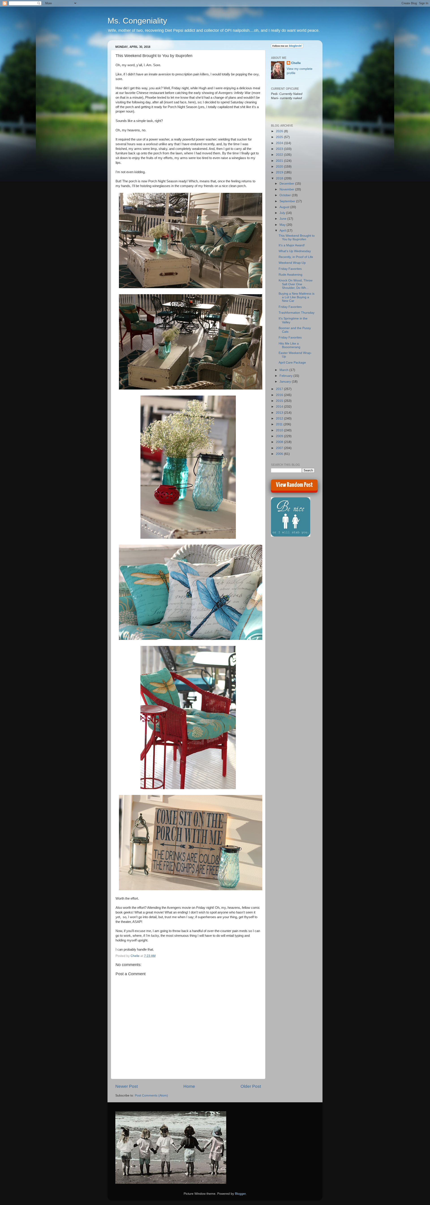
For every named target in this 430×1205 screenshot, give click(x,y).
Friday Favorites (290, 268)
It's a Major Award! (292, 245)
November (287, 189)
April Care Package (292, 362)
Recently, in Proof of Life (296, 257)
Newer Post (126, 1086)
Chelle (296, 63)
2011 (280, 424)
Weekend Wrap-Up (292, 262)
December (287, 183)
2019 (280, 172)
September (288, 201)
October (286, 195)
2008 (280, 442)
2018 (280, 178)
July (283, 213)
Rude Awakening (290, 274)
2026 (280, 131)
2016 (280, 395)
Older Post (251, 1086)
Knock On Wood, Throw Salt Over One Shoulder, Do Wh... (295, 284)
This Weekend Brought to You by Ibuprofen (297, 237)
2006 (280, 454)
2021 (280, 160)
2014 (280, 406)
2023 (280, 149)
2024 (280, 143)
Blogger (240, 1193)
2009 (280, 436)
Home (189, 1086)
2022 (280, 154)
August (285, 207)
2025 (280, 137)
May (283, 224)
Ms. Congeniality (137, 20)
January (286, 381)
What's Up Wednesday (295, 251)
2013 (280, 412)
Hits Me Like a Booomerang (289, 345)
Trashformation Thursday (296, 312)
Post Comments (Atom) (151, 1095)
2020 (280, 166)
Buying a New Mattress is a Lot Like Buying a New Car (296, 297)
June (283, 218)
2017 (280, 389)
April (283, 230)
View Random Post (294, 485)
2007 (280, 448)
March (284, 370)
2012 (280, 418)
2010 (280, 430)
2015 (280, 400)
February (286, 375)
